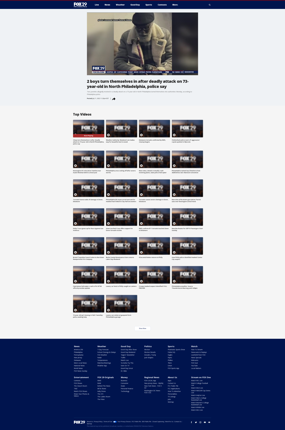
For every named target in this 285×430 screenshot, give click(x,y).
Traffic (123, 357)
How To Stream (197, 349)
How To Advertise (174, 391)
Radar (99, 357)
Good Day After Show (129, 349)
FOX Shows (78, 383)
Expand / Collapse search (209, 4)
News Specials (196, 357)
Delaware (77, 360)
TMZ (75, 389)
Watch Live (125, 360)
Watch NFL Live (197, 380)
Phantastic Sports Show (176, 349)
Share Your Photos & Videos (81, 395)
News (76, 346)
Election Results (150, 352)
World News (78, 368)
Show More (142, 328)
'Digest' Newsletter (127, 355)
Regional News (151, 377)
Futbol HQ (171, 352)
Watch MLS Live (197, 410)
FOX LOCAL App (150, 380)
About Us (172, 377)
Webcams (194, 360)
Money (124, 377)
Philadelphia (78, 352)
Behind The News (103, 386)
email (209, 422)
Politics (148, 346)
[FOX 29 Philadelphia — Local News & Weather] (81, 4)
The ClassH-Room (80, 386)
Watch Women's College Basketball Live (200, 404)
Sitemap (171, 402)
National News (79, 366)
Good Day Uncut (127, 368)
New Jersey (78, 357)
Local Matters (196, 368)
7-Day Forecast (103, 349)
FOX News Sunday (80, 371)
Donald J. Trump (150, 355)
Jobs (169, 399)
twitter (196, 422)
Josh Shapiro (148, 357)
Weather (101, 346)
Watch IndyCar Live (198, 395)
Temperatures (102, 360)
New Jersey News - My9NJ (153, 383)
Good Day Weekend (128, 352)
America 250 (78, 349)
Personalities (172, 394)
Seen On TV (125, 366)
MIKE (99, 380)
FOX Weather (102, 355)
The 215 (100, 394)
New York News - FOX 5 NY (153, 387)
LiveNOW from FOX (198, 355)
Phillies (170, 360)
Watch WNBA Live (197, 407)
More (175, 4)
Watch (194, 346)
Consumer (124, 383)
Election (147, 349)
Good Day (126, 346)
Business (124, 380)
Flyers (170, 357)
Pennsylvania (78, 355)
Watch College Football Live (199, 384)
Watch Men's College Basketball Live (198, 399)
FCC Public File (173, 386)
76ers (170, 363)
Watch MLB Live (197, 388)
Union (170, 366)
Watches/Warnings (104, 363)
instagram (200, 422)
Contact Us (172, 383)
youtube (205, 422)
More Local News (80, 363)
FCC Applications (174, 389)
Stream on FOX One (201, 377)
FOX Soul (194, 363)
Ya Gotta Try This (127, 363)
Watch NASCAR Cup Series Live (200, 392)
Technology (125, 391)
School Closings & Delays (106, 352)
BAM (99, 383)
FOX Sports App (173, 368)
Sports (171, 346)
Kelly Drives (101, 391)
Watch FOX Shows (80, 391)
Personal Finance (127, 389)
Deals (123, 386)
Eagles (170, 355)
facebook (191, 422)
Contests (77, 380)
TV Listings (172, 397)
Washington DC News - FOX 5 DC (152, 392)
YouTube (194, 366)
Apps (169, 380)
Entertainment (81, 377)
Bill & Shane (101, 389)
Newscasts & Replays (199, 352)
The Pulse (101, 399)
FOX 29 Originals (105, 377)
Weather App (102, 366)
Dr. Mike (124, 371)
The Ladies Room (103, 397)
